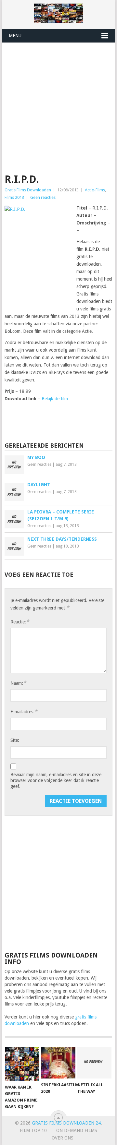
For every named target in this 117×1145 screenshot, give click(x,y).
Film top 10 (33, 1130)
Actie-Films (95, 189)
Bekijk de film (55, 398)
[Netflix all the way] (94, 1063)
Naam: (18, 683)
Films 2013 (14, 197)
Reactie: (19, 622)
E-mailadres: (23, 711)
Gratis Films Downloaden (28, 189)
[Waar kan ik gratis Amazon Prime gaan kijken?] (22, 1064)
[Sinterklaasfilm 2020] (58, 1063)
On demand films (76, 1130)
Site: (14, 740)
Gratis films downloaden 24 (66, 1123)
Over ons (62, 1137)
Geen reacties (43, 197)
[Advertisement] (58, 104)
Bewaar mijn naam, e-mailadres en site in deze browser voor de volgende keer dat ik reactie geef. (55, 780)
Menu (15, 35)
